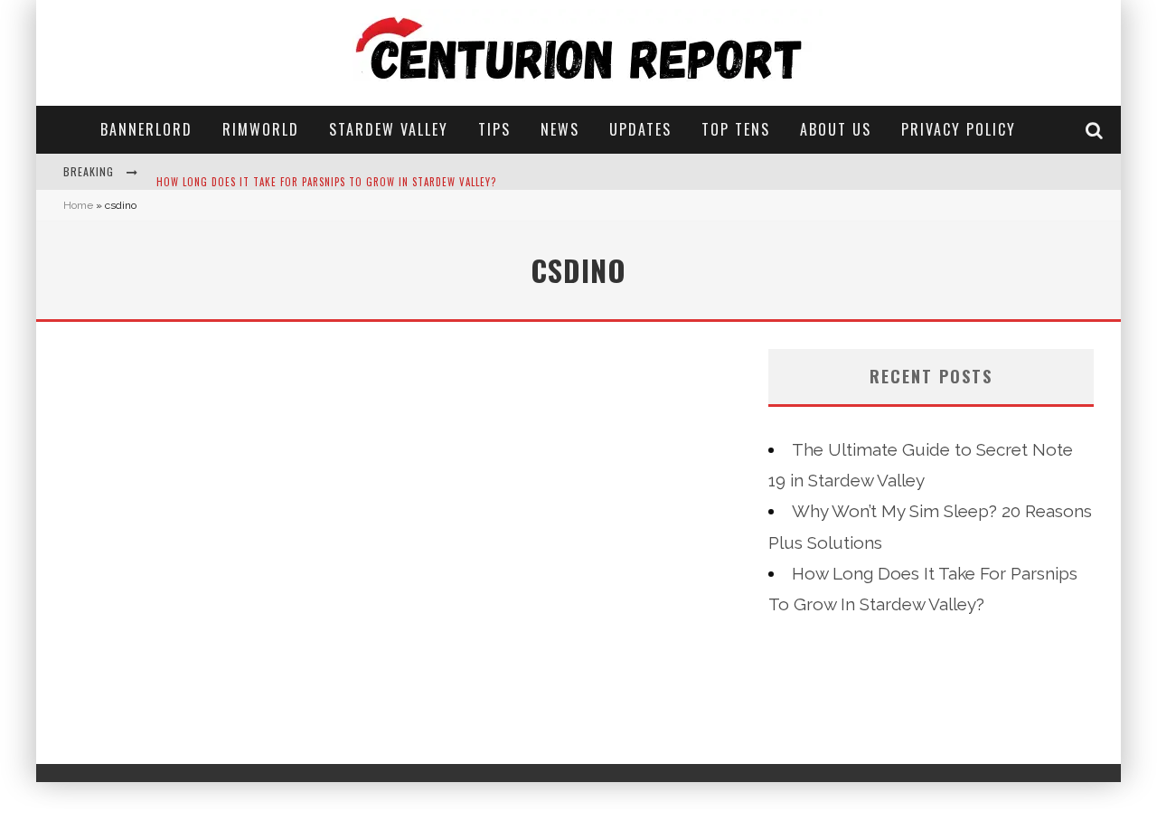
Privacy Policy (958, 129)
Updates (640, 129)
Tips (494, 129)
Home (78, 205)
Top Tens (735, 129)
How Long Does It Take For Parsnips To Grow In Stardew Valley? (326, 173)
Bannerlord (146, 129)
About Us (835, 129)
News (560, 129)
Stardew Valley (388, 129)
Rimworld (260, 129)
